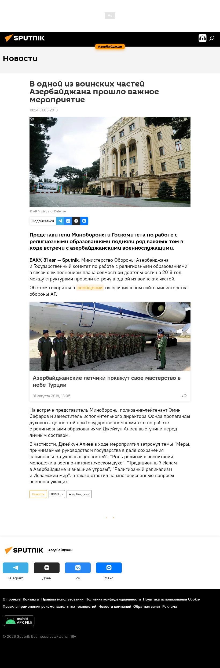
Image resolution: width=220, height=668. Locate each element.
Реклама (169, 606)
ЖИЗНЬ (57, 494)
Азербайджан (79, 494)
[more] (184, 395)
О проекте (12, 599)
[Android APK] (19, 622)
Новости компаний (114, 606)
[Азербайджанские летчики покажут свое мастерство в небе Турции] (110, 336)
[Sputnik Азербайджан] (26, 42)
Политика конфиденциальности (113, 599)
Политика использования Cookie (171, 599)
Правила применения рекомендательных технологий (49, 606)
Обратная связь (146, 606)
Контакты (31, 599)
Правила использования (62, 599)
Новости (38, 494)
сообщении (90, 287)
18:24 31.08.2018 (44, 110)
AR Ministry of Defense (49, 211)
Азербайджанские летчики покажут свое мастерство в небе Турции (107, 381)
